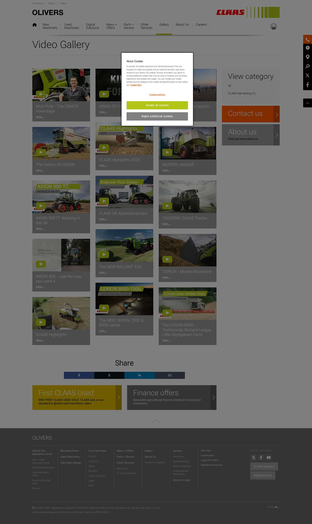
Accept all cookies (157, 105)
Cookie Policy (136, 85)
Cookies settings (157, 94)
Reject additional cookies (157, 116)
